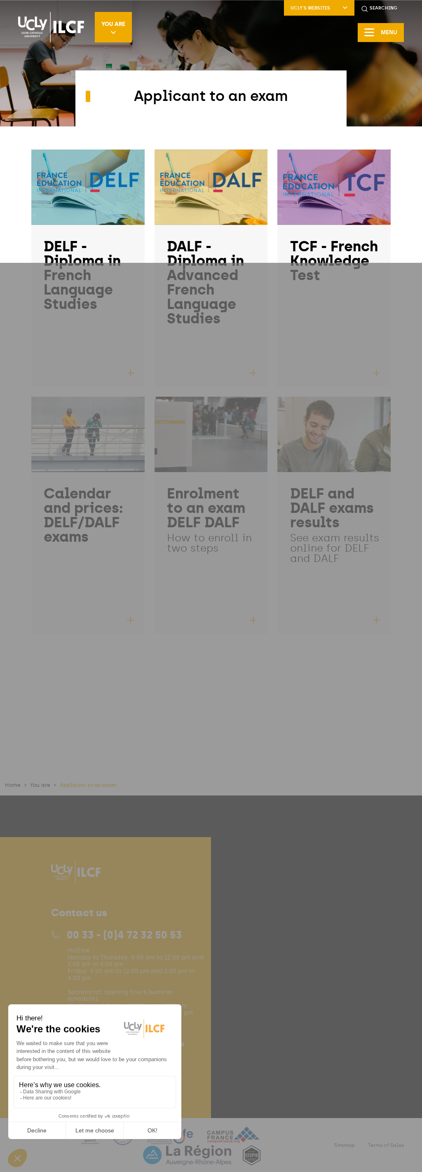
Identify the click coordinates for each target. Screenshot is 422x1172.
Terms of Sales (386, 1145)
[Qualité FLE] (91, 1140)
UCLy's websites (310, 8)
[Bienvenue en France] (124, 1140)
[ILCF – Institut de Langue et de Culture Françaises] (51, 27)
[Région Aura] (188, 1160)
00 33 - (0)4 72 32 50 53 (124, 935)
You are (113, 24)
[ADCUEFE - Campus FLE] (171, 1140)
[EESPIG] (251, 1160)
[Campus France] (233, 1140)
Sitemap (344, 1145)
